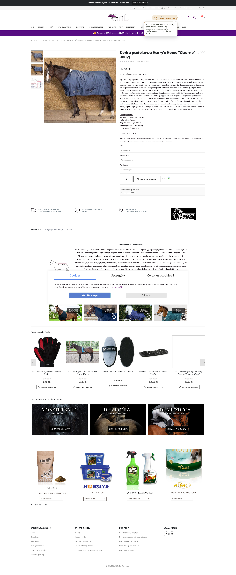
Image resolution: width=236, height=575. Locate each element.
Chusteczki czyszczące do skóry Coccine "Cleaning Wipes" (189, 373)
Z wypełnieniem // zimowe (73, 40)
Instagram (172, 533)
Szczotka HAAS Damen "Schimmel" (118, 372)
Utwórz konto (188, 8)
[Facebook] (199, 8)
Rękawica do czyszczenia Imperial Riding (47, 373)
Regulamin (35, 541)
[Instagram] (203, 8)
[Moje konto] (182, 17)
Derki (45, 40)
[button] (114, 128)
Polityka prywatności (38, 550)
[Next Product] (203, 52)
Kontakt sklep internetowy (129, 546)
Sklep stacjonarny (37, 555)
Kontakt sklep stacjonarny (129, 541)
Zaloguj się (161, 8)
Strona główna (31, 40)
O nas (33, 532)
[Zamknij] (185, 273)
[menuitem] (184, 27)
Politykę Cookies (117, 287)
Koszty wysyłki (80, 537)
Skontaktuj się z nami (174, 8)
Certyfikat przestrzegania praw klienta (89, 550)
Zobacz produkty (139, 3)
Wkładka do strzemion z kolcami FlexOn (153, 373)
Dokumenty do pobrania (84, 546)
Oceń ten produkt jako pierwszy (139, 61)
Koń (37, 40)
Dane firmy (35, 537)
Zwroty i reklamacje (38, 546)
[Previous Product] (200, 52)
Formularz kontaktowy (83, 541)
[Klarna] (171, 179)
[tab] (36, 230)
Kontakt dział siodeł (126, 550)
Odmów (146, 295)
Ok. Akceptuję (90, 295)
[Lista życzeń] (188, 17)
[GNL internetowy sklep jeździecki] (118, 17)
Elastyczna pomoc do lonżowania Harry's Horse (82, 373)
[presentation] (33, 362)
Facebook (166, 533)
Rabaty (77, 532)
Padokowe (55, 40)
